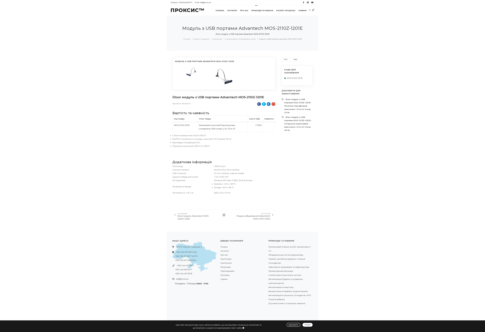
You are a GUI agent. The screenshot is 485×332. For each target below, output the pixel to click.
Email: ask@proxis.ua (203, 2)
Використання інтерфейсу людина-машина (288, 291)
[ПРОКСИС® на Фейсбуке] (303, 2)
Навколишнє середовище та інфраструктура (288, 267)
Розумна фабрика (276, 299)
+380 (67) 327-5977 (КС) (186, 252)
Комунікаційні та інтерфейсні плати (240, 39)
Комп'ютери (225, 259)
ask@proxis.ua (182, 279)
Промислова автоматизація (280, 271)
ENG (295, 59)
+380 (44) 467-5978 (183, 274)
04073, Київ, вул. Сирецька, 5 (189, 247)
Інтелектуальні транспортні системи (284, 275)
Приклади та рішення (262, 10)
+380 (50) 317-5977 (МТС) (186, 256)
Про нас (244, 10)
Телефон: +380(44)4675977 (181, 2)
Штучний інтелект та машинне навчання (286, 303)
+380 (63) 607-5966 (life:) (185, 260)
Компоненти (226, 263)
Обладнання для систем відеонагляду (285, 255)
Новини (302, 10)
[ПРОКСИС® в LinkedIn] (308, 2)
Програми (224, 275)
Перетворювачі (227, 271)
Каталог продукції (285, 10)
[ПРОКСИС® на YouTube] (312, 2)
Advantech (186, 104)
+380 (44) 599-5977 (183, 269)
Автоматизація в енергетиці (280, 287)
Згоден (307, 325)
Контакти (232, 10)
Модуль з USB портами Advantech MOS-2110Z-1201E (280, 39)
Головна (220, 10)
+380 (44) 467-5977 (185, 265)
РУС (286, 59)
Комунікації (217, 39)
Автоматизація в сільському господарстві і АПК (289, 295)
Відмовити (293, 325)
